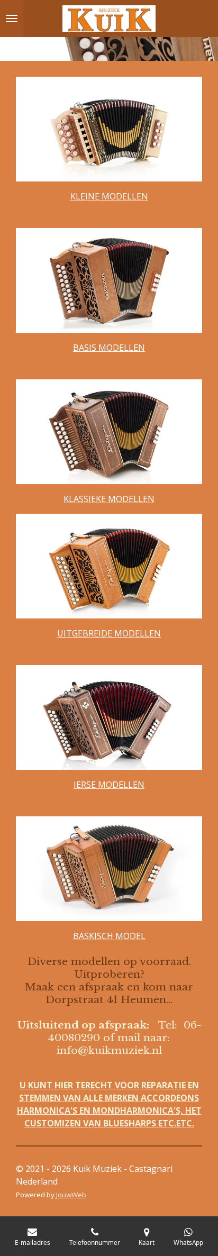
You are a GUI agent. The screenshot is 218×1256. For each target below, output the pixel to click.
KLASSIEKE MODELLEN (109, 499)
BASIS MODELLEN (109, 347)
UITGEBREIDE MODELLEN (109, 633)
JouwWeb (71, 1194)
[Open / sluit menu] (11, 18)
